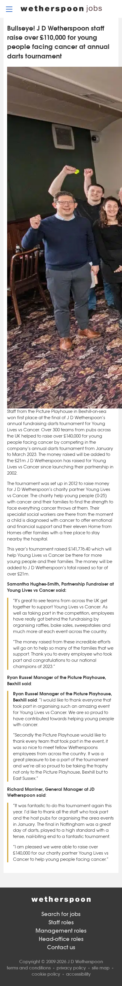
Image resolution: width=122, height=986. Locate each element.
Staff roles (61, 922)
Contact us (61, 947)
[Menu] (9, 9)
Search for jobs (61, 914)
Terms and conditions (29, 967)
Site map (101, 967)
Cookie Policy (46, 974)
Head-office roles (61, 939)
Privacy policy (71, 967)
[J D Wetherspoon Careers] (61, 8)
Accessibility (78, 974)
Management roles (61, 930)
